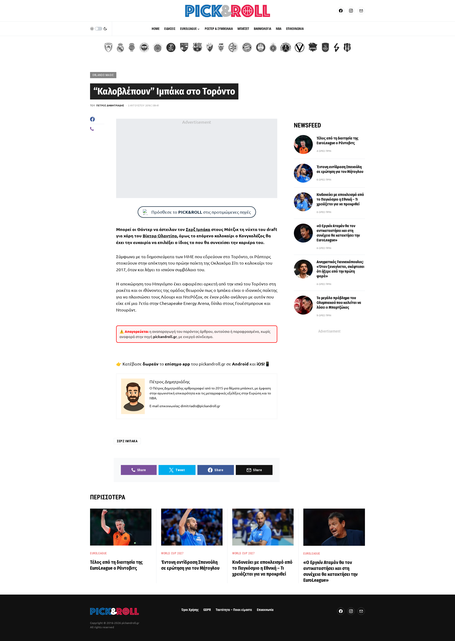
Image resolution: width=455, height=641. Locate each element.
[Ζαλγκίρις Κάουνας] (184, 47)
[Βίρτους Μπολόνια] (299, 47)
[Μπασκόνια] (313, 47)
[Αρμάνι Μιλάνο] (260, 47)
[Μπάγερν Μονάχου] (247, 47)
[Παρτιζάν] (273, 47)
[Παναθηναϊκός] (157, 47)
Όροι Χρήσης (190, 610)
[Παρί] (285, 47)
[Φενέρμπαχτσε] (144, 47)
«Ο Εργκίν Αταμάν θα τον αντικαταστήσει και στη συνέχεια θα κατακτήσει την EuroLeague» (338, 233)
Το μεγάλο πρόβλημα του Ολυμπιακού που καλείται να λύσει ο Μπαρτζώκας (339, 303)
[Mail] (361, 10)
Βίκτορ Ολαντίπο (160, 235)
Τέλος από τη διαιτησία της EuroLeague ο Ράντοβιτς (337, 140)
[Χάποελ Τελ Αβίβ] (171, 47)
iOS (260, 363)
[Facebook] (341, 10)
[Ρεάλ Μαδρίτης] (120, 47)
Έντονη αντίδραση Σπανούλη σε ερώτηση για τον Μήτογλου (340, 169)
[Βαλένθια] (131, 47)
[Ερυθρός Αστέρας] (209, 47)
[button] (98, 28)
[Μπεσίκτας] (347, 47)
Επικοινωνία (265, 610)
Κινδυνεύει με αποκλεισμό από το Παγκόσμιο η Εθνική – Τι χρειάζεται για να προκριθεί (340, 199)
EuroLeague (98, 553)
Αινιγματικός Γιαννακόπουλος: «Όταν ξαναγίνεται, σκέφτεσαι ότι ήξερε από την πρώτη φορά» (340, 269)
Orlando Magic (103, 75)
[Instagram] (351, 10)
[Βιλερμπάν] (336, 47)
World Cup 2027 (172, 553)
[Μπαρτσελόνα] (197, 47)
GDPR (207, 610)
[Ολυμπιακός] (108, 47)
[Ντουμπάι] (221, 47)
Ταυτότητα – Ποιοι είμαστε (234, 610)
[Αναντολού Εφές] (325, 47)
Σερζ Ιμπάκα (198, 229)
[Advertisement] (196, 158)
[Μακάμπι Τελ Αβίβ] (233, 47)
